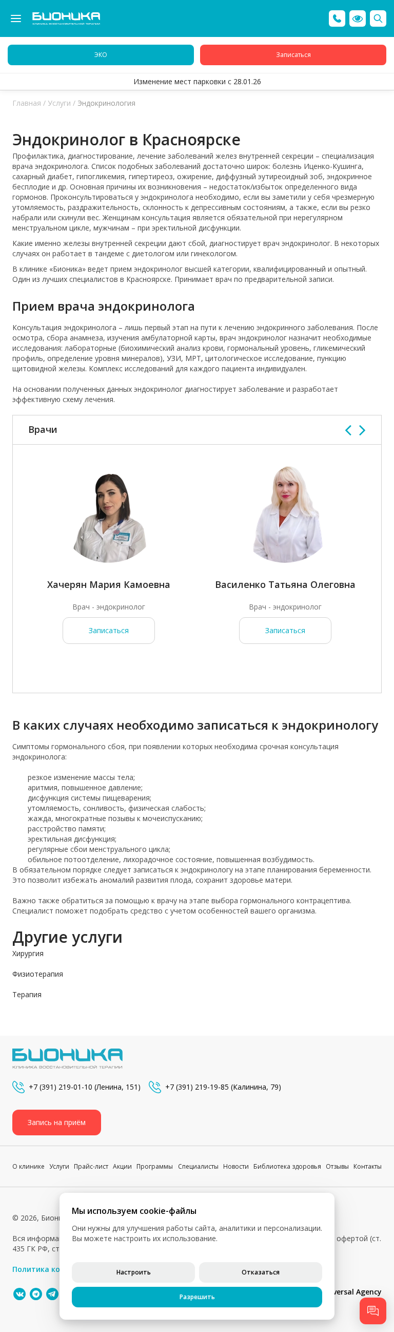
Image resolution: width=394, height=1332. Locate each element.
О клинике (28, 1166)
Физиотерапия (37, 974)
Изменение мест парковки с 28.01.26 (197, 81)
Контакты (367, 1166)
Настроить (133, 1272)
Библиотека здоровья (287, 1166)
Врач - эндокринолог (108, 607)
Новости (236, 1166)
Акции (122, 1166)
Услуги (59, 103)
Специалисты (198, 1166)
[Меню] (16, 18)
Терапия (27, 994)
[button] (357, 18)
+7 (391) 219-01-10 (60, 1087)
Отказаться (261, 1272)
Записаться (109, 630)
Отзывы (337, 1166)
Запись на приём (57, 1122)
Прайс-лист (91, 1166)
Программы (154, 1166)
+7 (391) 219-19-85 (197, 1087)
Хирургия (28, 953)
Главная (26, 103)
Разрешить (197, 1296)
